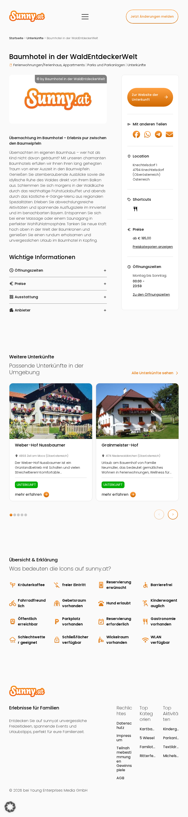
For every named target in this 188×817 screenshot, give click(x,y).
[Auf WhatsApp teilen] (147, 136)
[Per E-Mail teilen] (169, 136)
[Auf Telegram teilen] (158, 136)
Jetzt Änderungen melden (152, 16)
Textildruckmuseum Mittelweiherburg (171, 747)
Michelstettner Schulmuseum (170, 756)
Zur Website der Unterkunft (150, 97)
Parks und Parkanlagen (106, 65)
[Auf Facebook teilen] (136, 136)
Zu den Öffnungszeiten (151, 294)
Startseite (16, 38)
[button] (11, 515)
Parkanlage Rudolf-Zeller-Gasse (170, 738)
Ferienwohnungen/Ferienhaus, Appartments (49, 65)
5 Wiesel (147, 738)
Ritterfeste (147, 756)
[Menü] (85, 16)
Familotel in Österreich (147, 747)
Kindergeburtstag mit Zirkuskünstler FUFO (171, 729)
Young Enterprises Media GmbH (58, 790)
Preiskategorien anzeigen (153, 246)
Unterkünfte (35, 38)
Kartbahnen (147, 729)
